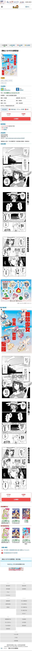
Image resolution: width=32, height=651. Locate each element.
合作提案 (24, 622)
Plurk (8, 592)
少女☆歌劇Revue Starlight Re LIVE (11, 92)
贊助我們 (24, 625)
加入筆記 (28, 45)
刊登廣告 (24, 619)
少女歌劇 (5, 80)
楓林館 (5, 129)
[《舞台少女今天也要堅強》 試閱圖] (16, 167)
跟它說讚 (13, 45)
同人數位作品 (24, 610)
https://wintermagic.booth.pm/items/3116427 (15, 138)
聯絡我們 (8, 600)
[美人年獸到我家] (16, 2)
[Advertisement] (16, 26)
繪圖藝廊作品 (8, 619)
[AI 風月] (16, 569)
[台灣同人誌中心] (15, 6)
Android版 (16, 634)
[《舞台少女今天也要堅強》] (26, 533)
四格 (2, 80)
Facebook (8, 595)
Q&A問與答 (8, 625)
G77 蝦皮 (6, 127)
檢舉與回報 (8, 604)
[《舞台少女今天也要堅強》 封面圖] (9, 65)
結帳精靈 (16, 640)
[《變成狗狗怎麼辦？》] (5, 513)
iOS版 (16, 637)
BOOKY (24, 613)
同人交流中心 (8, 622)
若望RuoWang (7, 90)
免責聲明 (24, 588)
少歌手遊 (10, 80)
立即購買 (16, 118)
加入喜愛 (20, 45)
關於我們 (8, 585)
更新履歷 (8, 588)
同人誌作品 (24, 604)
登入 (28, 6)
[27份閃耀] (26, 513)
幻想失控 (21, 90)
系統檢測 (8, 628)
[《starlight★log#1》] (16, 513)
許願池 (8, 607)
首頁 (2, 648)
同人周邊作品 (24, 607)
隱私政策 (24, 585)
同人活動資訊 (24, 600)
